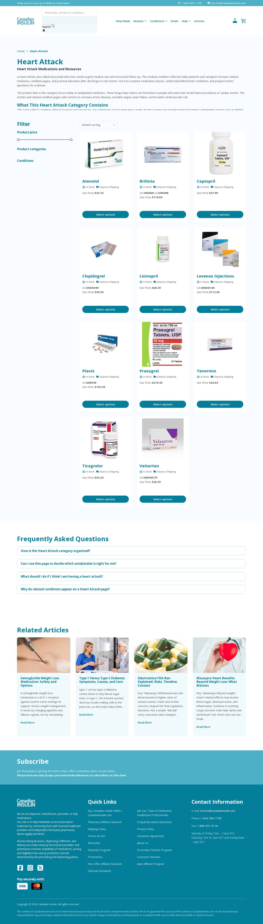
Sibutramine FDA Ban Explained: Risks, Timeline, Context (158, 681)
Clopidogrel (93, 276)
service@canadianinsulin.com (217, 810)
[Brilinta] (163, 154)
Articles (199, 21)
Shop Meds (123, 21)
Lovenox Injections (215, 276)
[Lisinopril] (163, 249)
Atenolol (90, 181)
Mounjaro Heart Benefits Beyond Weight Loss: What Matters (216, 681)
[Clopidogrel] (106, 249)
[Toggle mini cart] (243, 20)
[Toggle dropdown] (145, 21)
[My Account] (234, 21)
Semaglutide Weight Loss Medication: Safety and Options (40, 681)
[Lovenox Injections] (220, 249)
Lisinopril (149, 276)
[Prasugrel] (163, 344)
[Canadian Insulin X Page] (40, 868)
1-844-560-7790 (211, 818)
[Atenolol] (106, 154)
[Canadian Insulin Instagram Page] (30, 868)
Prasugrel (149, 370)
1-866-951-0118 (207, 826)
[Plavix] (106, 344)
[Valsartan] (163, 439)
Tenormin (206, 370)
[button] (131, 550)
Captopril (206, 181)
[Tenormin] (220, 344)
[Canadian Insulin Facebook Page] (20, 868)
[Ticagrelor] (106, 439)
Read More (28, 722)
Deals (174, 21)
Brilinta (239, 110)
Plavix (88, 370)
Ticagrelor (92, 465)
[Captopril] (220, 154)
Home (21, 51)
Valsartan (149, 465)
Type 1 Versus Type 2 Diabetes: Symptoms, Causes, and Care (102, 680)
